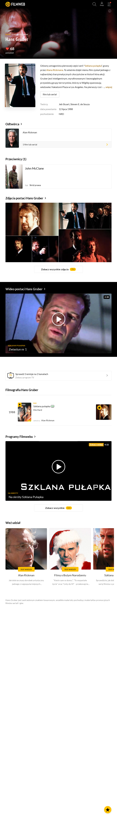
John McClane (34, 168)
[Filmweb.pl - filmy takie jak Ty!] (15, 4)
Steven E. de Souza (80, 104)
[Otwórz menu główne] (109, 4)
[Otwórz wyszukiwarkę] (94, 4)
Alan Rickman (30, 132)
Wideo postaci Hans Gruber (24, 289)
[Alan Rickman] (104, 412)
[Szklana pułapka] (24, 412)
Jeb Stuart (64, 104)
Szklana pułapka (93, 65)
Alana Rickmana (54, 69)
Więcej (109, 87)
